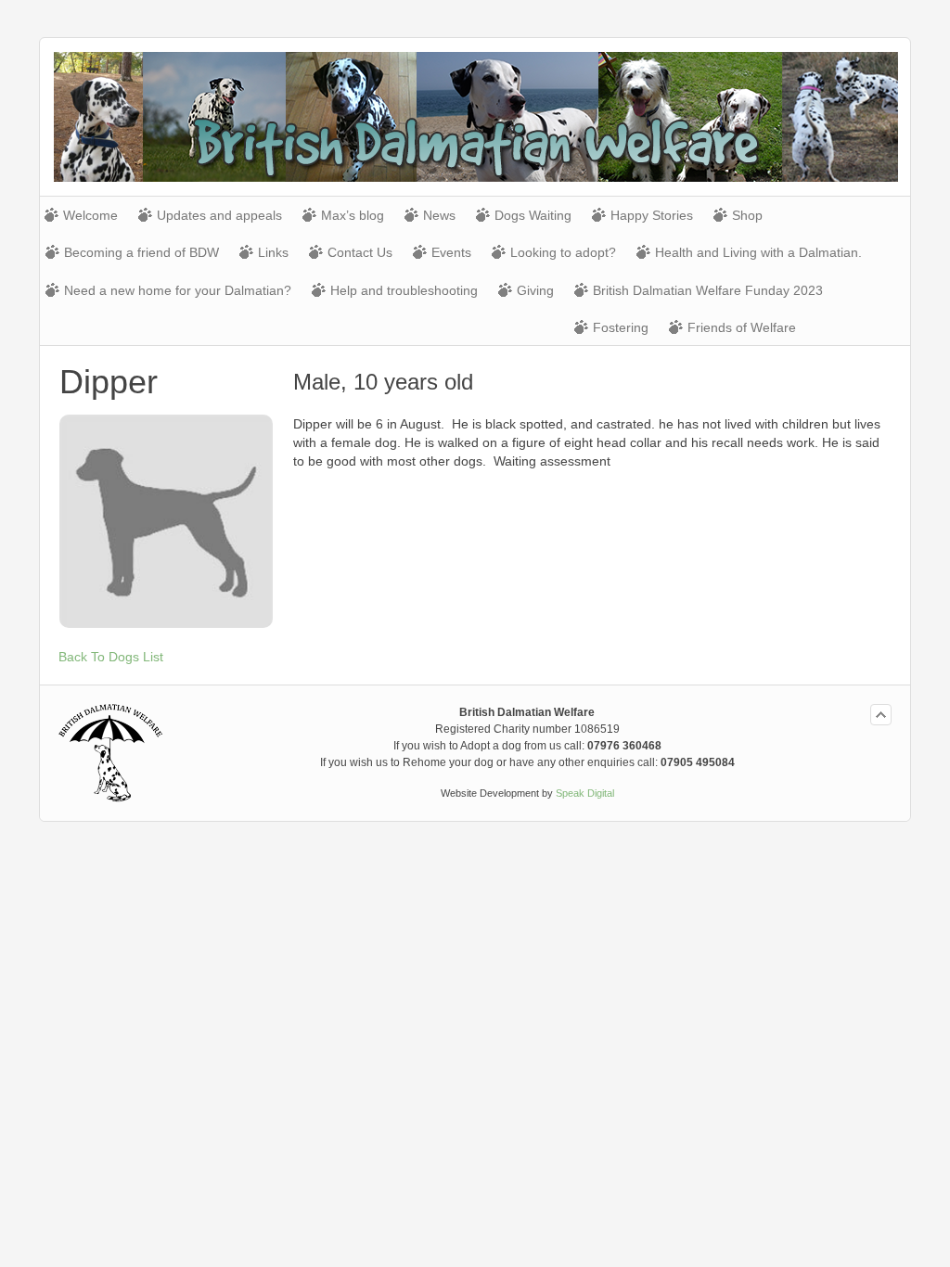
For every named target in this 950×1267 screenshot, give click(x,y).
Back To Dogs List (110, 656)
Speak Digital (585, 793)
